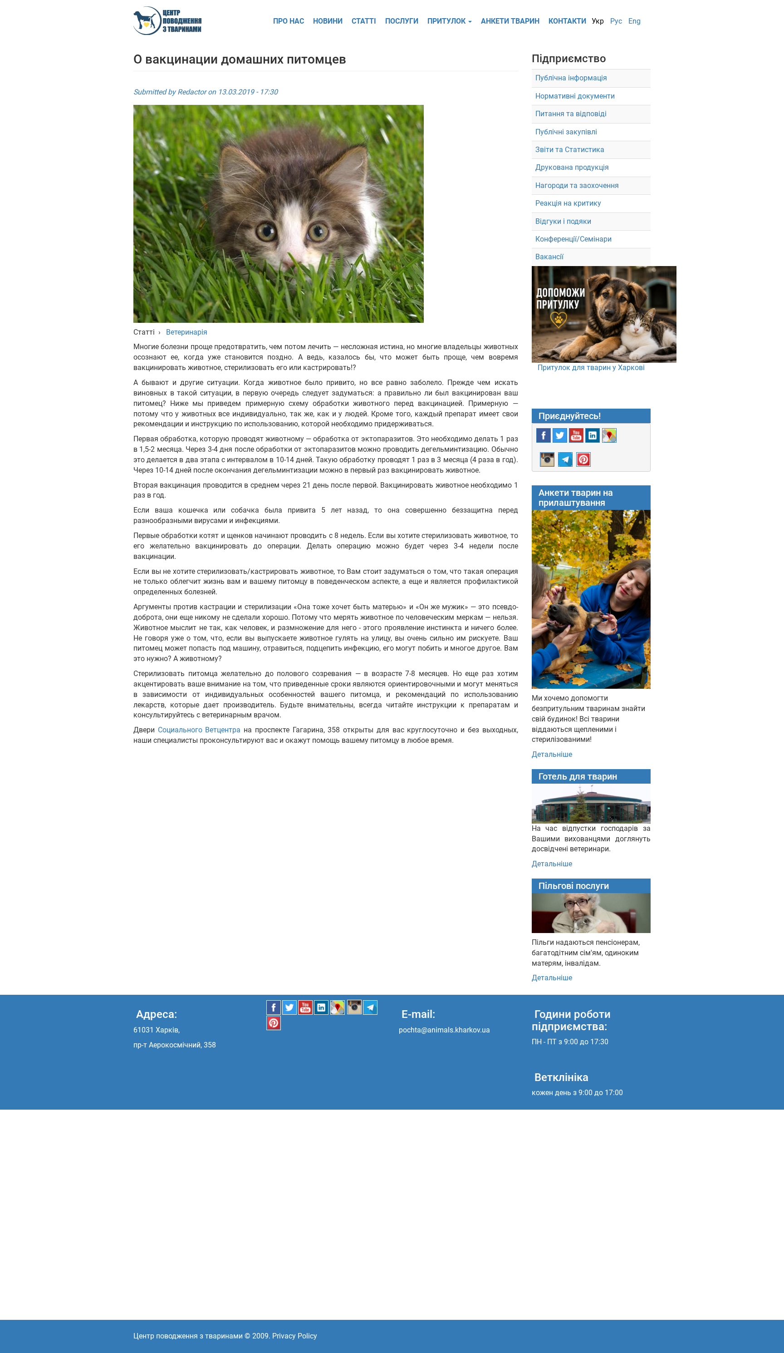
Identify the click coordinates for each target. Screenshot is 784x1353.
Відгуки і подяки (563, 221)
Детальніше (552, 754)
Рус (616, 21)
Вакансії (549, 256)
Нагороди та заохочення (577, 185)
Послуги (401, 21)
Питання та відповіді (571, 113)
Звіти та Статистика (569, 149)
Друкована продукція (572, 167)
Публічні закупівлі (566, 132)
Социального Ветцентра (199, 730)
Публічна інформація (571, 78)
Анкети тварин (510, 21)
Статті (364, 21)
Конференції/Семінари (573, 239)
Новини (328, 21)
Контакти (567, 21)
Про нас (288, 21)
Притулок (447, 21)
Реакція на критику (568, 203)
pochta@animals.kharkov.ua (444, 1030)
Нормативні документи (575, 96)
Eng (634, 21)
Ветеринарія (185, 332)
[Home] (170, 20)
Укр (598, 21)
